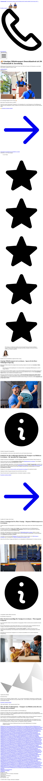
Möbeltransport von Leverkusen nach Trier (18, 756)
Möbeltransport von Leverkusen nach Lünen (25, 766)
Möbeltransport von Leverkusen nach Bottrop (12, 753)
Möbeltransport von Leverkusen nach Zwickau (8, 766)
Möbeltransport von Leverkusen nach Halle (33, 738)
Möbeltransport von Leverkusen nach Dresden (25, 730)
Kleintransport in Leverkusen (23, 465)
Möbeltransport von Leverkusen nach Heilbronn (9, 751)
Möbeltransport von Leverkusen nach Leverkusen (9, 746)
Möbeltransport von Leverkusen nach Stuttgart (8, 728)
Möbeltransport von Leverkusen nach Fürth (18, 750)
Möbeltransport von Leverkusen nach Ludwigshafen (18, 744)
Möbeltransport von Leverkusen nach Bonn (25, 733)
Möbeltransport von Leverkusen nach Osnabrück (30, 745)
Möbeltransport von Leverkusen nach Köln (18, 727)
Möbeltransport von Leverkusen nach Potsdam (8, 743)
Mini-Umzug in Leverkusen (37, 465)
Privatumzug (14, 536)
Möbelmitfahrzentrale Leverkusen (27, 532)
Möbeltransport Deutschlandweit (6, 769)
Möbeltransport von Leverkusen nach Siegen (25, 758)
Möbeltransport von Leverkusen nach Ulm (33, 750)
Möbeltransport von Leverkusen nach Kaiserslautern (12, 760)
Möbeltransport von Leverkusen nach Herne (13, 748)
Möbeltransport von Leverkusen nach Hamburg (24, 726)
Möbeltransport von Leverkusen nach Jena (14, 757)
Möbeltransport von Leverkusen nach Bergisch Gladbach (22, 755)
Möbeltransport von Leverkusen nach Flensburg (19, 764)
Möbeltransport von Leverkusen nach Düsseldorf (26, 728)
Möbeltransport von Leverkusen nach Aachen (8, 737)
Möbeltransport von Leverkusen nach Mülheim (12, 745)
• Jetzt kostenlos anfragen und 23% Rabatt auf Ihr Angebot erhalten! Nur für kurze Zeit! (19, 1)
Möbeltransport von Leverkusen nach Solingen (20, 747)
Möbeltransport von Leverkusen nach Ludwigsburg (19, 762)
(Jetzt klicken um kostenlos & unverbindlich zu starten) (10, 151)
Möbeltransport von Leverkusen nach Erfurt (8, 741)
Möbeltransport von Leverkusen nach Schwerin (8, 761)
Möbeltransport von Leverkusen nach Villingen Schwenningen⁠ (15, 765)
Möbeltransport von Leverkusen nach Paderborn (29, 748)
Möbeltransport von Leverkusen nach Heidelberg (27, 746)
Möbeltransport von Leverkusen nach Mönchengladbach (10, 736)
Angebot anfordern (3, 69)
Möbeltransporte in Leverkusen (29, 461)
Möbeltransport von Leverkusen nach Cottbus (30, 760)
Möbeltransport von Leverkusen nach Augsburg (12, 735)
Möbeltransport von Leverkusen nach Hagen (34, 742)
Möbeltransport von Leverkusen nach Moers (29, 757)
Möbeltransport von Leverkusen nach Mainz (18, 740)
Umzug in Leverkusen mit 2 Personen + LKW (21, 537)
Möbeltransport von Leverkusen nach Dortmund (18, 729)
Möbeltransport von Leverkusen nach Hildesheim (19, 759)
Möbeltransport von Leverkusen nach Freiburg (26, 739)
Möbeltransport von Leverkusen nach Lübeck (34, 740)
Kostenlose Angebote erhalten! (5, 702)
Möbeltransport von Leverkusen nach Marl (34, 767)
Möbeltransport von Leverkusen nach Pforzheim (26, 751)
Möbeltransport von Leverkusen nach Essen (34, 729)
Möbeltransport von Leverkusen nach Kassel (18, 742)
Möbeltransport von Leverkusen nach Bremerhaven (26, 754)
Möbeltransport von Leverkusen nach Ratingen (34, 765)
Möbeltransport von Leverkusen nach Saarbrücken (26, 743)
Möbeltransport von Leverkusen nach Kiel (18, 738)
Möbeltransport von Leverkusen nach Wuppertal (29, 732)
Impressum (2, 768)
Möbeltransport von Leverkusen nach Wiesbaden (30, 735)
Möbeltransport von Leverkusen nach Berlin (8, 726)
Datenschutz (2, 771)
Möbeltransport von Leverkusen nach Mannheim (18, 734)
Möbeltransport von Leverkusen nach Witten (25, 761)
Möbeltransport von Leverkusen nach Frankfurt (34, 727)
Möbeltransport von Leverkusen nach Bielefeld (8, 733)
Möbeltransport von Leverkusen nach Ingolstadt (24, 749)
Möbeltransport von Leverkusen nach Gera (11, 763)
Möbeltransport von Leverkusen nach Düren (27, 763)
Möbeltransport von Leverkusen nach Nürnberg (19, 731)
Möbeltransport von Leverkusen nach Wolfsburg (19, 752)
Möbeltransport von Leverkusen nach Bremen (8, 730)
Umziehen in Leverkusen (4, 770)
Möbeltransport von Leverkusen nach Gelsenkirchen (30, 736)
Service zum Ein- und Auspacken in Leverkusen (19, 469)
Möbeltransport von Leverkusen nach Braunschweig (26, 737)
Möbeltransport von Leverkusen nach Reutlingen (29, 753)
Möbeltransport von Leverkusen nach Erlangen (8, 754)
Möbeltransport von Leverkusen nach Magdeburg (9, 739)
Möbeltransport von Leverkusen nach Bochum (12, 732)
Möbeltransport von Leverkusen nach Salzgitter (8, 758)
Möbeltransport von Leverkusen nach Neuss (8, 749)
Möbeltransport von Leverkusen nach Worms (18, 767)
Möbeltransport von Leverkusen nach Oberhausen (25, 741)
